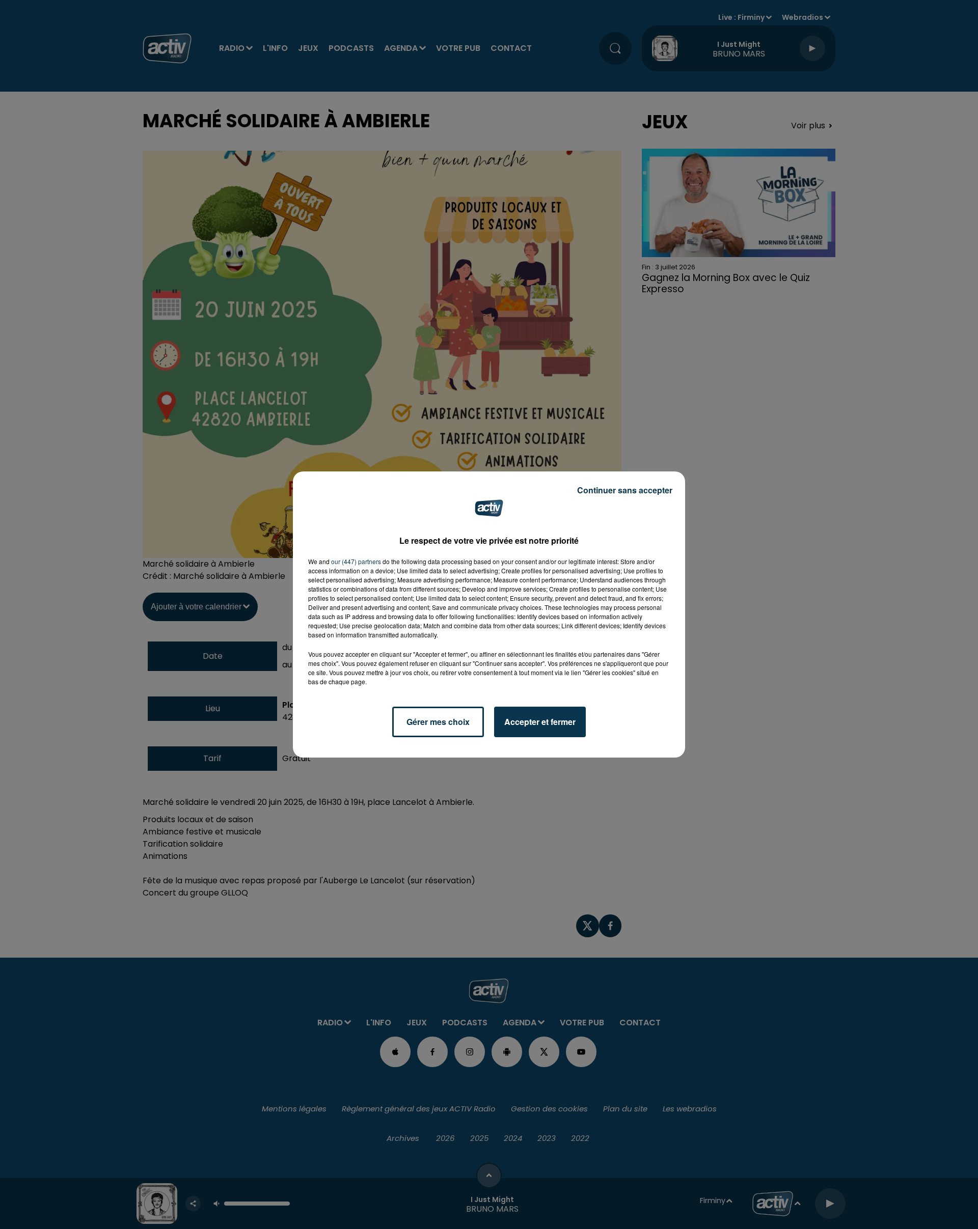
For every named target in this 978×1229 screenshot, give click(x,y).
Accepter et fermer (540, 722)
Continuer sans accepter (624, 490)
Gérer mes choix (438, 722)
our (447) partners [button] (356, 561)
